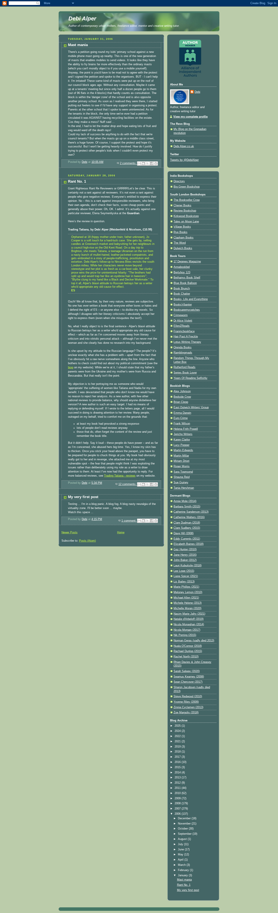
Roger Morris (182, 466)
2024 (178, 731)
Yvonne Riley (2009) (186, 701)
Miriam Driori (181, 460)
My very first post (83, 497)
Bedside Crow (182, 396)
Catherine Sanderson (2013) (191, 511)
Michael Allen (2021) (186, 597)
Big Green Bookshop (187, 186)
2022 (178, 736)
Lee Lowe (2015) (184, 571)
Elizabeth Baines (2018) (189, 544)
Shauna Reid (182, 477)
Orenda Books (183, 347)
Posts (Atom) (87, 540)
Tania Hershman (184, 487)
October (183, 828)
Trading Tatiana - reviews (120, 475)
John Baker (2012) (185, 560)
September (185, 833)
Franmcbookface (184, 331)
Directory (179, 181)
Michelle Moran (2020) (187, 608)
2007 (178, 808)
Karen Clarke (182, 439)
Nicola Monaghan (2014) (189, 624)
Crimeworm (181, 315)
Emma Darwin (182, 412)
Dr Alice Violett (183, 320)
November (185, 823)
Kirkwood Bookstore (186, 216)
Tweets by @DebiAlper (184, 160)
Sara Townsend (183, 471)
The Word (180, 242)
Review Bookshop (185, 210)
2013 (178, 777)
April (181, 859)
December (185, 818)
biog (70, 367)
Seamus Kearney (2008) (189, 676)
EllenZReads (182, 325)
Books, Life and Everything (191, 299)
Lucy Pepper (181, 445)
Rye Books (180, 232)
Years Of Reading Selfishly (190, 378)
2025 (178, 725)
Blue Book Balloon (185, 283)
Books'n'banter (183, 304)
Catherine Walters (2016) (189, 517)
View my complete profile (190, 116)
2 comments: (128, 163)
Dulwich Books (183, 248)
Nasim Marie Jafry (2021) (189, 613)
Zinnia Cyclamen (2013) (188, 707)
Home (120, 532)
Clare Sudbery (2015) (187, 527)
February (184, 870)
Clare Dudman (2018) (187, 522)
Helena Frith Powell (186, 429)
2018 (178, 751)
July (181, 844)
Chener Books (182, 205)
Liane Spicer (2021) (186, 576)
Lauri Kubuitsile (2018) (188, 565)
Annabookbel (182, 267)
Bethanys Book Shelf (187, 277)
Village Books (182, 226)
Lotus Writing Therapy (187, 342)
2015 (178, 767)
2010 (178, 793)
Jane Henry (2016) (185, 554)
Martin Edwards (183, 450)
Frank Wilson (182, 423)
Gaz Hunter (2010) (185, 549)
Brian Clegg (181, 402)
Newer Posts (69, 532)
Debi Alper (82, 18)
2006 (178, 813)
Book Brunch (182, 288)
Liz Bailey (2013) (184, 581)
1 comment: (129, 520)
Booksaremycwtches (187, 309)
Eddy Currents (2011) (187, 538)
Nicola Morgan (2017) (187, 629)
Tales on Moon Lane (186, 221)
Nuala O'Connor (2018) (188, 646)
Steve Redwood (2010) (188, 696)
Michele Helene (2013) (188, 602)
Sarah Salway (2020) (187, 671)
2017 (178, 756)
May (181, 854)
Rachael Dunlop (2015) (188, 651)
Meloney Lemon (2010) (188, 592)
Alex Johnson (182, 391)
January (183, 875)
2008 (178, 803)
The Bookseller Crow (187, 200)
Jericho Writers (183, 434)
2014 (178, 772)
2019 (178, 746)
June (181, 849)
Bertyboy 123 (182, 272)
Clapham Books (184, 237)
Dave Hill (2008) (184, 533)
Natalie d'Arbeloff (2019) (189, 619)
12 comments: (127, 484)
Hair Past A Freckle (186, 336)
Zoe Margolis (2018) (186, 712)
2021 (178, 741)
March (182, 864)
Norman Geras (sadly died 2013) (194, 640)
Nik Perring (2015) (185, 635)
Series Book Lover (185, 372)
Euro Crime (181, 418)
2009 (178, 798)
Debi (197, 91)
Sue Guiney (181, 482)
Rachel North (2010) (186, 656)
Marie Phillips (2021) (186, 586)
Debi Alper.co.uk (184, 146)
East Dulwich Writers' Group (191, 407)
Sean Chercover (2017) (188, 681)
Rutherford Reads (184, 367)
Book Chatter (182, 293)
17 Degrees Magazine (187, 261)
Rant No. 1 (77, 181)
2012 (178, 782)
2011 (178, 787)
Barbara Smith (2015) (187, 506)
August (183, 839)
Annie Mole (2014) (185, 501)
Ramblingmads (183, 352)
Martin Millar (181, 455)
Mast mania (78, 45)
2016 (178, 762)
